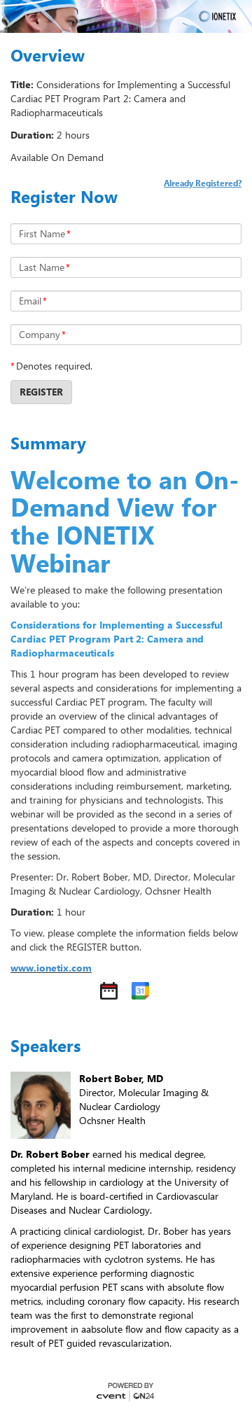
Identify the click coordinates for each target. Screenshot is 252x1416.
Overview (47, 55)
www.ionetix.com (51, 967)
